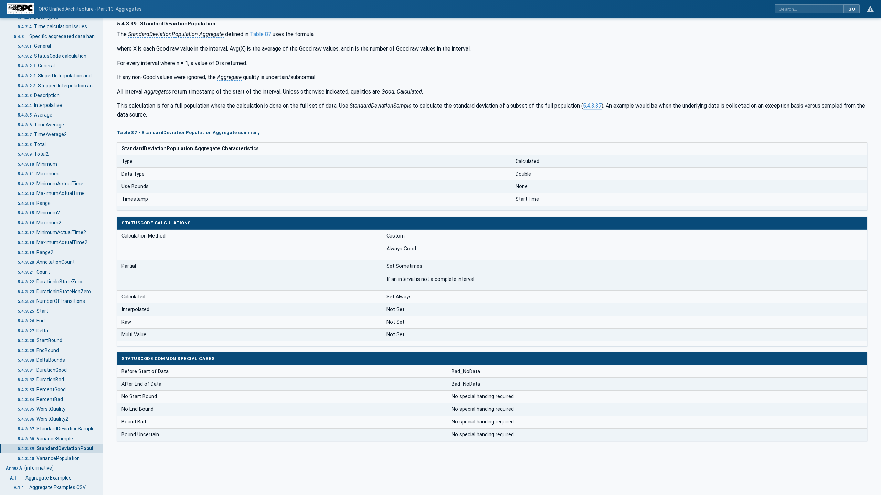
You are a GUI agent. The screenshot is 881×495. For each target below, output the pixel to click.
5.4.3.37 (592, 105)
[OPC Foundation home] (20, 8)
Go (851, 9)
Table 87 (260, 34)
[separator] (103, 256)
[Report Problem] (870, 9)
